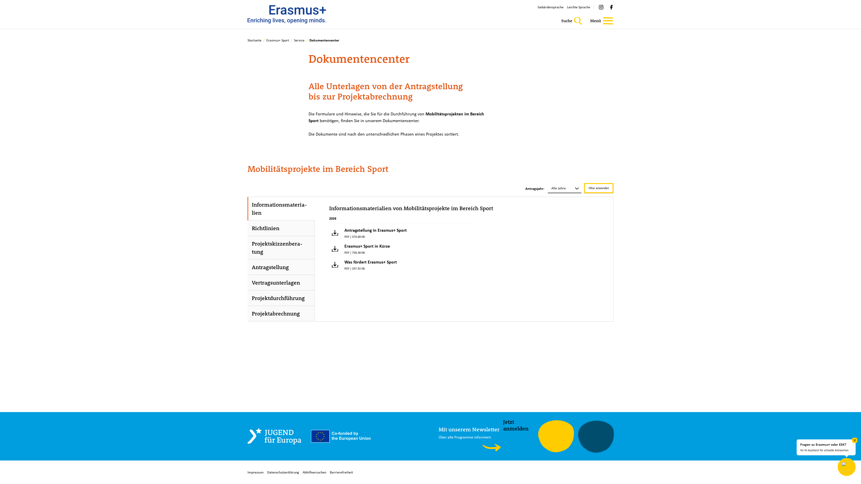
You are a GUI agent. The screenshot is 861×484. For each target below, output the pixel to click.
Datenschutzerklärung (283, 472)
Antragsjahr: (534, 188)
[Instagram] (601, 7)
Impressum (256, 472)
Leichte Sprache (578, 7)
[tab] (281, 208)
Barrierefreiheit (341, 472)
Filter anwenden (599, 188)
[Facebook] (611, 7)
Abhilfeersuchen (314, 472)
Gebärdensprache (550, 7)
